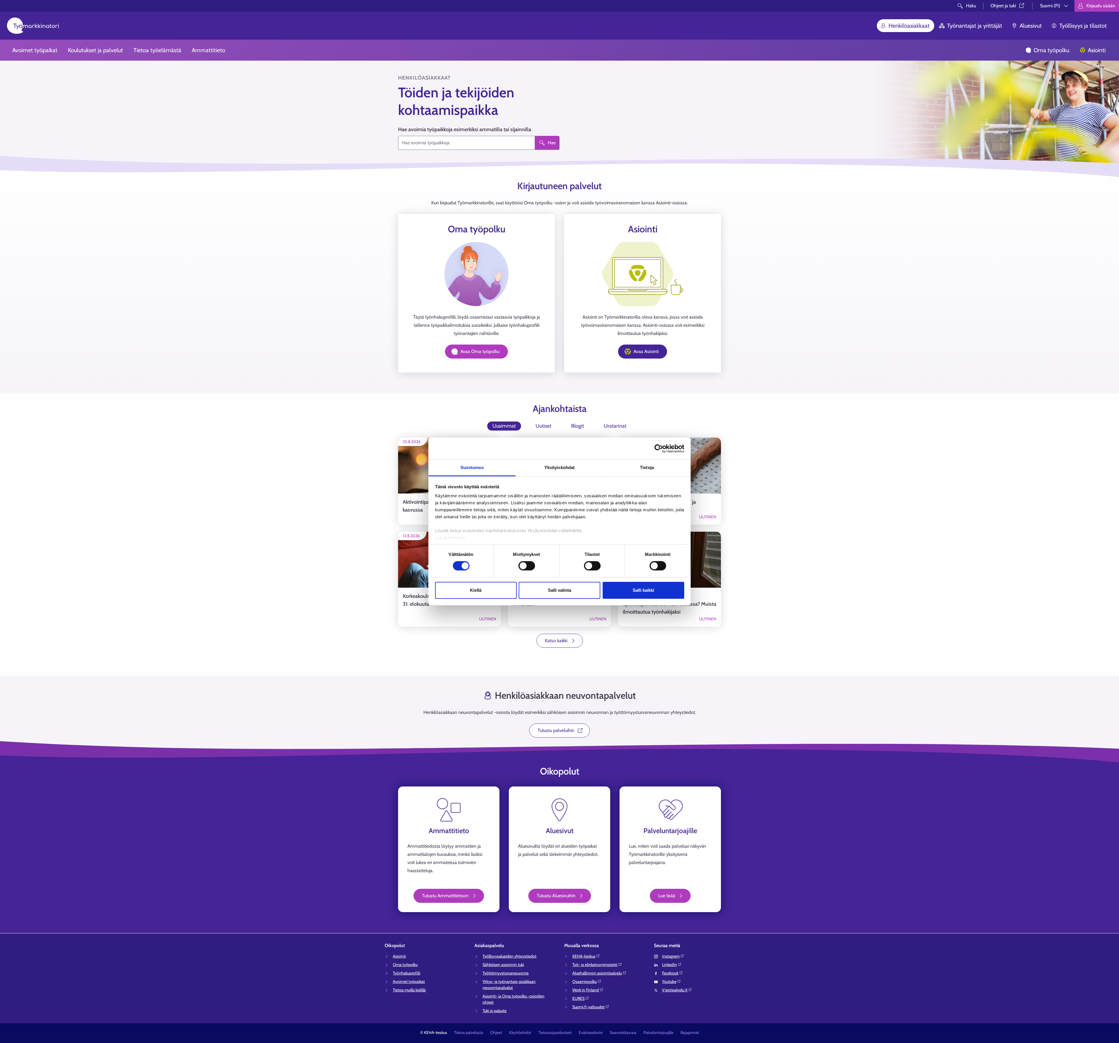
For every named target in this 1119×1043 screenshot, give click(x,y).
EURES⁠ (578, 998)
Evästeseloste (591, 1032)
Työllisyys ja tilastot (1083, 25)
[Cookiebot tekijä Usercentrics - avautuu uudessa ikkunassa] (658, 448)
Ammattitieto (208, 50)
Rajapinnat (689, 1032)
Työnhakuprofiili (406, 973)
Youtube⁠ (669, 981)
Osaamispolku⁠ (584, 981)
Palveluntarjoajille (658, 1032)
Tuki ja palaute (494, 1010)
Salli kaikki (643, 590)
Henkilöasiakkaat (909, 25)
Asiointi (1097, 50)
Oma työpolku (1051, 50)
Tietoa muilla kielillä (409, 990)
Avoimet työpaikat (34, 50)
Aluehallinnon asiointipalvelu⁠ (597, 973)
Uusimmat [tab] (504, 426)
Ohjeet (496, 1032)
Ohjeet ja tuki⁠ (1003, 5)
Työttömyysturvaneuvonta (506, 973)
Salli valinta (559, 590)
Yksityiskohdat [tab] (559, 467)
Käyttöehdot (520, 1032)
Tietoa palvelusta (468, 1032)
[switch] (526, 565)
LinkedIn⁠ (669, 964)
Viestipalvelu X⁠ (674, 990)
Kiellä (475, 590)
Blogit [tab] (577, 426)
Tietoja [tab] (647, 467)
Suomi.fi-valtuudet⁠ (588, 1006)
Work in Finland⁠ (585, 990)
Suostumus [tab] (472, 467)
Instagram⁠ (671, 956)
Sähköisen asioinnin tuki (503, 964)
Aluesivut (1031, 25)
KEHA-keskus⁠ (583, 956)
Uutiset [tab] (543, 426)
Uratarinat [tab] (615, 426)
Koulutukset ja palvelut (95, 50)
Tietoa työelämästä (157, 50)
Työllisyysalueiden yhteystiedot (509, 956)
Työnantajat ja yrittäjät (974, 25)
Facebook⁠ (670, 973)
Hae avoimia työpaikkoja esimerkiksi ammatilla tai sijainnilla (464, 129)
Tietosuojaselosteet (555, 1032)
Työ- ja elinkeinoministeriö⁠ (594, 964)
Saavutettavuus (623, 1032)
